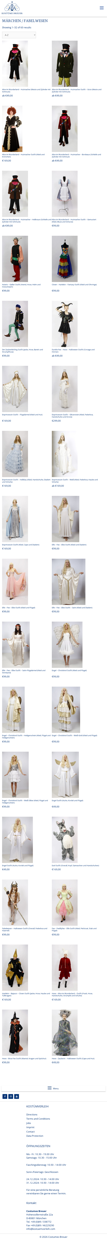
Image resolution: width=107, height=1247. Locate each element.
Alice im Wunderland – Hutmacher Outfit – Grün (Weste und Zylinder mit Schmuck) (76, 90)
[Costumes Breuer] (12, 8)
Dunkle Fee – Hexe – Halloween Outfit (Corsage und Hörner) (73, 350)
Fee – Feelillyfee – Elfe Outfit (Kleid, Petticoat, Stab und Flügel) (74, 929)
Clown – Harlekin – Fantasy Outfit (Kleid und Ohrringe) (74, 284)
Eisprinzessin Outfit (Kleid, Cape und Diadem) (20, 544)
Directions (31, 1114)
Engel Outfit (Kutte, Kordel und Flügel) (67, 800)
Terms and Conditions (38, 1118)
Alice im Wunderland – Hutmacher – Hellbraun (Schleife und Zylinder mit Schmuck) (26, 220)
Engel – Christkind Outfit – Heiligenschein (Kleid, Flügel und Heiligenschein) (26, 736)
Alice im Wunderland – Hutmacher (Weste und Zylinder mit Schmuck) (26, 90)
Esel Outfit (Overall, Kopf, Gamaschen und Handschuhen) (75, 865)
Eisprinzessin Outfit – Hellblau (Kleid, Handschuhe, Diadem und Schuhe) (26, 480)
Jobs (28, 1123)
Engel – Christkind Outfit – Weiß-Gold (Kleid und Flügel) (74, 735)
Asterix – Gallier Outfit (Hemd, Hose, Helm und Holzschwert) (21, 285)
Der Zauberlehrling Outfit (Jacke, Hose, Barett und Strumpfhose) (22, 350)
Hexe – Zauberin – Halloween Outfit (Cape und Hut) (73, 1058)
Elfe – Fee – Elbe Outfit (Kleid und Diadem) (69, 544)
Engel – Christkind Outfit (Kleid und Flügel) (69, 670)
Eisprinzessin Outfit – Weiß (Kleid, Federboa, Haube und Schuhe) (75, 480)
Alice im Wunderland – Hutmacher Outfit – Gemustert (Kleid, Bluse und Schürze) (74, 220)
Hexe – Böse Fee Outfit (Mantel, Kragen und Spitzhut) (24, 1058)
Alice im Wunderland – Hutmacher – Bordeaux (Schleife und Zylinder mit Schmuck (76, 155)
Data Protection (34, 1135)
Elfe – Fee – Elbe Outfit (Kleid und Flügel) (18, 607)
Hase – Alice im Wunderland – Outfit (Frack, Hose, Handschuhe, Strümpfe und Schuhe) (72, 994)
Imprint (30, 1127)
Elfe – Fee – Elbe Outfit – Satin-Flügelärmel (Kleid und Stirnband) (23, 671)
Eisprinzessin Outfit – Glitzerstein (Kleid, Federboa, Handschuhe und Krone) (72, 415)
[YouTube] (16, 1096)
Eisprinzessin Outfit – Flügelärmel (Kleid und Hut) (22, 414)
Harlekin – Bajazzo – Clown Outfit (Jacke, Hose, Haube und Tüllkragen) (26, 994)
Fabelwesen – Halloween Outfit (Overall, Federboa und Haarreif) (24, 929)
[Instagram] (10, 1096)
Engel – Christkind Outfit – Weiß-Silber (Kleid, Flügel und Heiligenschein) (25, 801)
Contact (30, 1131)
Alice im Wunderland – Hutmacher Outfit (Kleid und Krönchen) (23, 155)
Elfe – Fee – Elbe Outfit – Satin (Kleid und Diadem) (72, 607)
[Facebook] (5, 1096)
